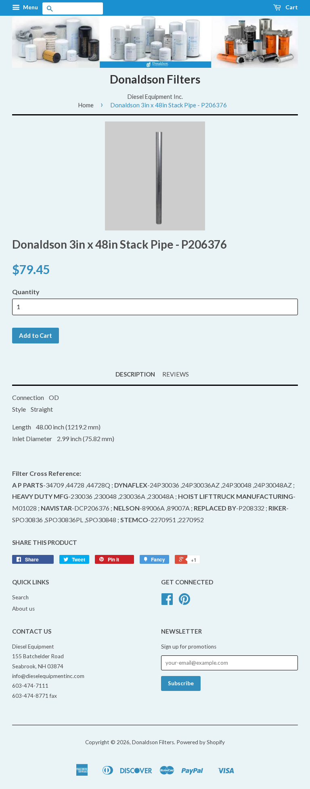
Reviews (175, 374)
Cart (291, 7)
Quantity (26, 291)
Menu (30, 7)
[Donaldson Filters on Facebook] (167, 602)
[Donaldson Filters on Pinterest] (184, 602)
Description (135, 374)
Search (20, 597)
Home (86, 105)
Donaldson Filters (155, 79)
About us (23, 608)
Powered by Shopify (200, 742)
